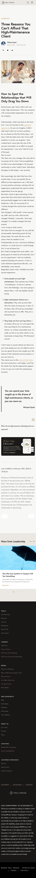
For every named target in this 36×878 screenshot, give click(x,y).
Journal (3, 622)
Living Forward (6, 684)
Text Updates (5, 715)
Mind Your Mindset (7, 669)
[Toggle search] (28, 3)
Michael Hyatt (11, 42)
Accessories (5, 633)
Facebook (5, 785)
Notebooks (4, 626)
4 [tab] (23, 592)
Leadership (5, 18)
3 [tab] (19, 592)
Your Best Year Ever (7, 680)
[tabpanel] (18, 567)
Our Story (4, 727)
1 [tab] (13, 592)
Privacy (25, 870)
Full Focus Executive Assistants (11, 657)
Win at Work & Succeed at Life (11, 673)
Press (3, 735)
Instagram (17, 785)
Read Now (5, 585)
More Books (5, 687)
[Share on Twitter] (8, 50)
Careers (3, 731)
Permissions (28, 868)
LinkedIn (29, 785)
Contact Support (6, 771)
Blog (2, 700)
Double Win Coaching (8, 747)
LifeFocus (4, 645)
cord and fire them (25, 360)
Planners (4, 618)
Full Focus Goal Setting (9, 653)
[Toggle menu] (32, 3)
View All (32, 541)
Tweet (33, 419)
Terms (14, 870)
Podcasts (4, 707)
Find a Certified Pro (7, 751)
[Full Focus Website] (18, 792)
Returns (3, 763)
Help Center (5, 767)
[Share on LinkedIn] (12, 50)
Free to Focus (5, 649)
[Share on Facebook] (3, 50)
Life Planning (5, 614)
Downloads (4, 711)
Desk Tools (4, 629)
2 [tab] (17, 592)
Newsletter (4, 704)
